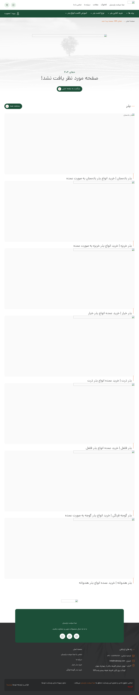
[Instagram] (76, 636)
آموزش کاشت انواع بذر (77, 13)
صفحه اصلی (130, 21)
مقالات (95, 5)
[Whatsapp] (69, 636)
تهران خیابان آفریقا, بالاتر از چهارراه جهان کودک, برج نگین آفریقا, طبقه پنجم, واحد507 (109, 668)
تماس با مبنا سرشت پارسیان (71, 654)
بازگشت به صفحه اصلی (71, 88)
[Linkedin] (62, 636)
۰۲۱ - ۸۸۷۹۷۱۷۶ (113, 656)
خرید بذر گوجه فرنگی (74, 670)
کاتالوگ (104, 5)
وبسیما (9, 684)
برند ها (131, 13)
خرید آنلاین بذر (116, 13)
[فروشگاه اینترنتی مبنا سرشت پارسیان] (131, 5)
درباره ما (87, 5)
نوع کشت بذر (98, 13)
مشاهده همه (15, 106)
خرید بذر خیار (77, 664)
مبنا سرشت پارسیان (117, 5)
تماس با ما (77, 5)
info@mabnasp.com (117, 661)
